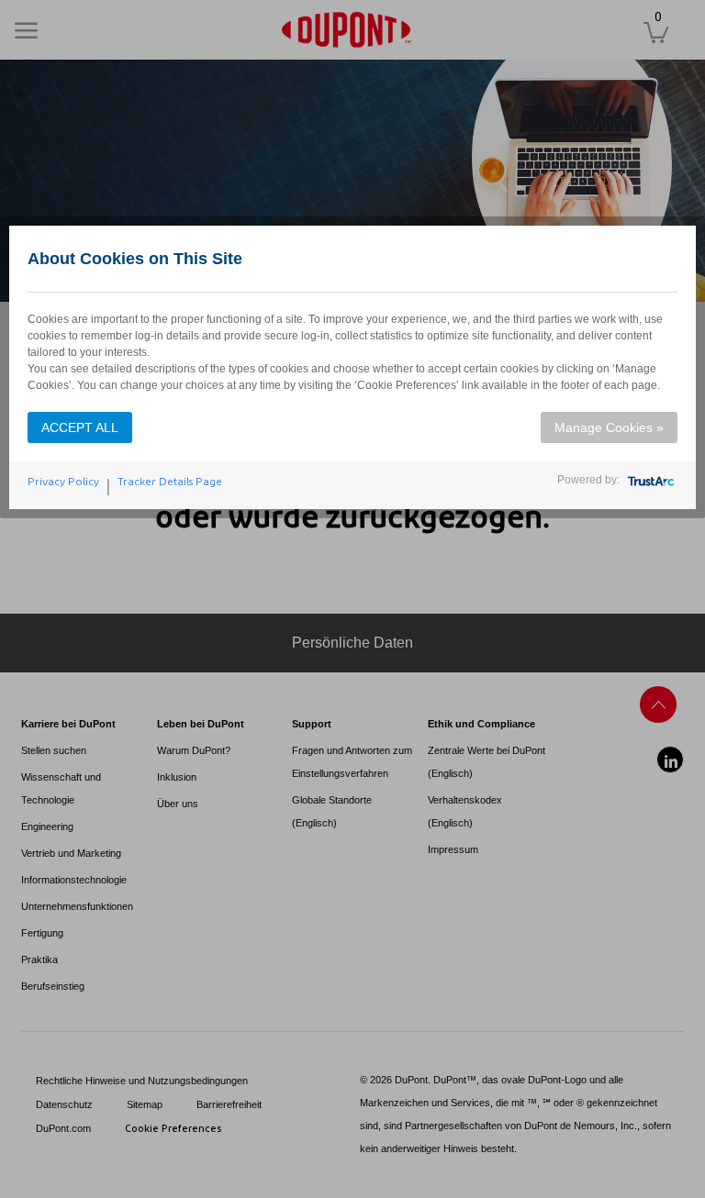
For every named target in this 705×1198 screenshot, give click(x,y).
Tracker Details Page (170, 481)
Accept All (79, 427)
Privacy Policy (63, 481)
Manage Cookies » (609, 427)
